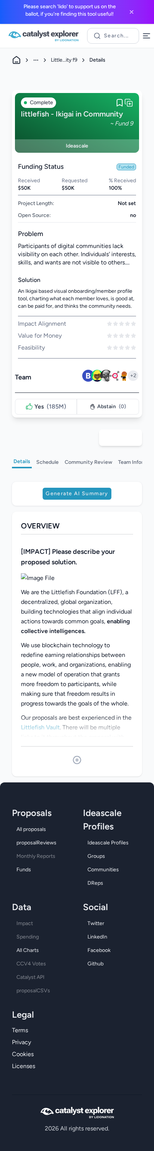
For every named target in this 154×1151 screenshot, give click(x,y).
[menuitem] (41, 829)
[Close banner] (131, 11)
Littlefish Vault (40, 727)
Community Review (88, 462)
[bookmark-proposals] (119, 102)
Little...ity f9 (64, 60)
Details (21, 461)
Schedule (47, 462)
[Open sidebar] (146, 36)
